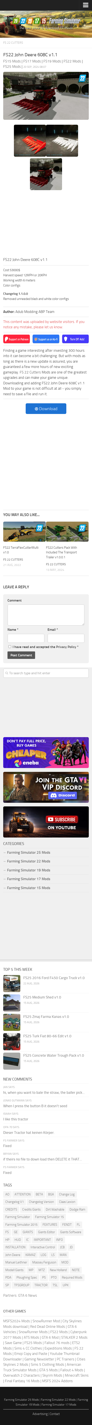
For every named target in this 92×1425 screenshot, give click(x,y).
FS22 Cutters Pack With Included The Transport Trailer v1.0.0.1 (61, 552)
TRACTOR (40, 1285)
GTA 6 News (27, 1295)
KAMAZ (30, 1255)
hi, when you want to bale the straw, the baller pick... (44, 1092)
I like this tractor (15, 1119)
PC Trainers (65, 1359)
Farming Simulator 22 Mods (28, 861)
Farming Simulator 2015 (21, 1225)
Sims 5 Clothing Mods (47, 1364)
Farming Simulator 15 (49, 1217)
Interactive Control (43, 1247)
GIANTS (28, 1232)
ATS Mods (31, 1337)
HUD (18, 1240)
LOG (43, 1255)
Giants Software (70, 1232)
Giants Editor (46, 1232)
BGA (51, 1194)
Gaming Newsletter (39, 1359)
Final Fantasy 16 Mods (22, 1381)
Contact (55, 1414)
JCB (62, 1247)
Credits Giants (31, 1209)
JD (71, 1247)
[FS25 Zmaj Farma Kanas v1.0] (11, 1022)
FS (7, 1232)
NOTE (76, 1270)
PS (44, 1277)
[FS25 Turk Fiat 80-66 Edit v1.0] (11, 1041)
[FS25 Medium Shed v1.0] (11, 1002)
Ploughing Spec (26, 1277)
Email (52, 630)
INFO (59, 1240)
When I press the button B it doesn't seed (35, 1106)
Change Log (67, 1194)
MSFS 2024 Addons (57, 1381)
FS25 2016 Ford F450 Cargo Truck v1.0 (54, 978)
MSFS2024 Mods (16, 1321)
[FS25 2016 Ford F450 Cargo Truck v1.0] (11, 983)
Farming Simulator (17, 1217)
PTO (54, 1277)
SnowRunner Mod (46, 1321)
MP (31, 1270)
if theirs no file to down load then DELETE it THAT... (42, 1159)
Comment (14, 600)
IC (27, 1240)
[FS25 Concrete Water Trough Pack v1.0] (11, 1061)
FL (78, 1225)
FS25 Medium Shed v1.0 (42, 997)
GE (16, 1232)
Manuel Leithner (16, 1262)
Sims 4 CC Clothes (28, 1348)
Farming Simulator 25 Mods (21, 1400)
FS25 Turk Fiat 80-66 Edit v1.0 (47, 1036)
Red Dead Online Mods (47, 1326)
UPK (65, 1285)
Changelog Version (41, 1202)
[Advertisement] (46, 225)
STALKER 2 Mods (74, 1337)
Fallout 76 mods (57, 1343)
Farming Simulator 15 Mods (28, 888)
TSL (55, 1285)
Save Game (13, 1343)
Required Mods (72, 1277)
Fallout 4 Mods (71, 1370)
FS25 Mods (33, 1343)
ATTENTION (23, 1194)
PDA (8, 1277)
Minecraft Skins (77, 1375)
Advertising (40, 1414)
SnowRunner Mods (33, 1332)
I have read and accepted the (46, 647)
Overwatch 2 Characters (21, 1375)
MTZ (42, 1270)
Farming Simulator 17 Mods (28, 879)
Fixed (7, 1146)
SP (7, 1285)
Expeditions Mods (58, 1348)
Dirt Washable (55, 1209)
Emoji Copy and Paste (30, 1353)
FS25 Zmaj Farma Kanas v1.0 (46, 1016)
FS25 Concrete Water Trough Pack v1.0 (53, 1055)
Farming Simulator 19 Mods (28, 870)
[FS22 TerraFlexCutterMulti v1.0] (24, 532)
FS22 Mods (59, 1332)
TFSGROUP (21, 1285)
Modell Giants (14, 1270)
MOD (64, 1262)
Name (12, 630)
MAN (63, 1255)
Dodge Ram (77, 1209)
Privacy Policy (66, 647)
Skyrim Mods (52, 1375)
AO (7, 1194)
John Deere (12, 1255)
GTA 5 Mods (48, 1370)
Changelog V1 (14, 1202)
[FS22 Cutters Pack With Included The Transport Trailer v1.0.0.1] (67, 532)
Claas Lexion (67, 1202)
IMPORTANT (42, 1240)
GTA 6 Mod (50, 1337)
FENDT (67, 1225)
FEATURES (50, 1225)
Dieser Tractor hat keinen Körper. (29, 1132)
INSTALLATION (15, 1247)
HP (7, 1240)
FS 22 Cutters (13, 43)
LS (53, 1255)
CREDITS (11, 1209)
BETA (39, 1194)
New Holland (58, 1270)
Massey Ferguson (44, 1262)
